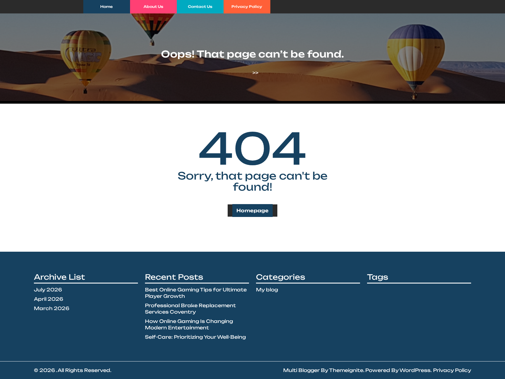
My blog (267, 290)
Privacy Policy (246, 6)
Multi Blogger (301, 370)
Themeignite (346, 370)
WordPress (414, 370)
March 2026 (51, 308)
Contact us (200, 6)
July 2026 (48, 290)
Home (106, 6)
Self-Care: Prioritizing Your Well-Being (195, 337)
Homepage (252, 210)
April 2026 (48, 299)
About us (153, 6)
